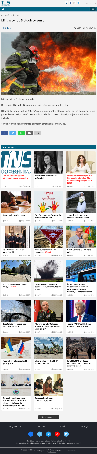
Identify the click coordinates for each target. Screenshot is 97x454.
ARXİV (63, 426)
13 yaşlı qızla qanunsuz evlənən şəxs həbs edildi (78, 216)
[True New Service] (5, 3)
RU (91, 3)
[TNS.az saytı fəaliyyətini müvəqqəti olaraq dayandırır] (16, 162)
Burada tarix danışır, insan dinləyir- (15, 285)
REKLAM (41, 426)
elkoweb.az (53, 452)
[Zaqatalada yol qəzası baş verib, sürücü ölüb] (16, 311)
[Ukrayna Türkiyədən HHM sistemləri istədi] (48, 348)
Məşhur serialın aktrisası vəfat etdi (46, 176)
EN (95, 3)
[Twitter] (78, 2)
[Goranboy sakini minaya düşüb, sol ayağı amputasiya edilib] (48, 271)
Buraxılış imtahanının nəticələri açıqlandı (44, 399)
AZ (87, 3)
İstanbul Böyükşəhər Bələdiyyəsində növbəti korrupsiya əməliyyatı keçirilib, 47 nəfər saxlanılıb (79, 288)
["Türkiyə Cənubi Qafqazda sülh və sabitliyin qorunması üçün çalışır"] (48, 311)
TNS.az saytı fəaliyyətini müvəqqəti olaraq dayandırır (15, 176)
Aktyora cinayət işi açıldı (14, 215)
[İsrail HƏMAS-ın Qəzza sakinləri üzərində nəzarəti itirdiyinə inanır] (81, 348)
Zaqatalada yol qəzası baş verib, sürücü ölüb (14, 325)
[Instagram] (74, 2)
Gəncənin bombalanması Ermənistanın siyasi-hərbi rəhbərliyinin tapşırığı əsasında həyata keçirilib (14, 402)
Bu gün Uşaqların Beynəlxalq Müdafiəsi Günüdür (48, 216)
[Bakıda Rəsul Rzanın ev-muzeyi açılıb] (16, 237)
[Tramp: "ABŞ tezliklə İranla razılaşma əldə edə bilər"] (81, 311)
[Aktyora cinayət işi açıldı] (16, 202)
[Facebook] (70, 2)
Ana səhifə (5, 15)
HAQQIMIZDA (15, 426)
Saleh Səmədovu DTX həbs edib (79, 251)
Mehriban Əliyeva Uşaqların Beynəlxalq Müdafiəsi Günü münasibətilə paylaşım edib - (80, 179)
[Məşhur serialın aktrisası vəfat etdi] (48, 162)
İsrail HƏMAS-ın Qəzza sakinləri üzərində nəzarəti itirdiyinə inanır (79, 363)
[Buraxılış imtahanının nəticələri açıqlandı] (48, 385)
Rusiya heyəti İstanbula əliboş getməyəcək (16, 362)
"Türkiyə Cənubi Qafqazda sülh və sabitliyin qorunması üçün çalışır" (47, 326)
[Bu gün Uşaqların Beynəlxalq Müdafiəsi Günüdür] (48, 202)
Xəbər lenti (9, 147)
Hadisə (16, 15)
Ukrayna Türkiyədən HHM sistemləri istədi (46, 362)
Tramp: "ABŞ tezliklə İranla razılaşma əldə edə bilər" (79, 325)
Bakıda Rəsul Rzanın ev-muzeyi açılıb (14, 251)
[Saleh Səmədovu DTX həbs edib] (81, 237)
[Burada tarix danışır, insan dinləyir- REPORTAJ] (16, 271)
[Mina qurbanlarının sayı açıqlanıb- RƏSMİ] (48, 237)
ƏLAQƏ (85, 426)
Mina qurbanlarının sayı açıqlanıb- (45, 251)
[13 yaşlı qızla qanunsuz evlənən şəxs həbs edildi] (81, 202)
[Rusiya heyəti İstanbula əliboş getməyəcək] (16, 348)
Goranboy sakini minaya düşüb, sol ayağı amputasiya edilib (48, 286)
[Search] (66, 2)
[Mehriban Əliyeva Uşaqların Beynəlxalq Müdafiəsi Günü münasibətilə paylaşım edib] (81, 162)
